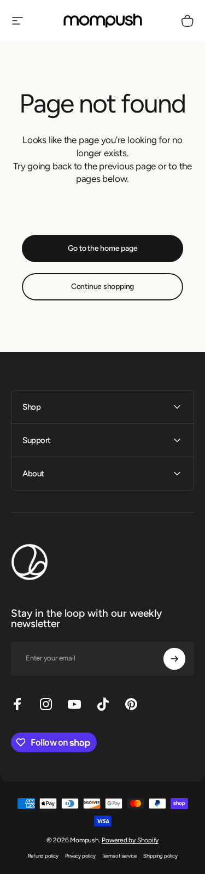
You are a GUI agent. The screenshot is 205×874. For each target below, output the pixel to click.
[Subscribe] (174, 659)
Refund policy (43, 856)
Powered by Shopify (130, 840)
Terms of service (119, 856)
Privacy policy (80, 856)
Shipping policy (160, 856)
